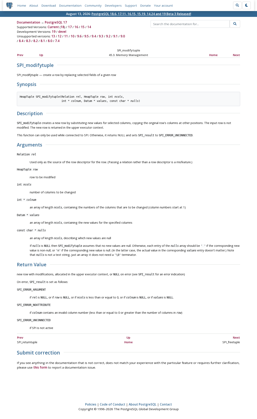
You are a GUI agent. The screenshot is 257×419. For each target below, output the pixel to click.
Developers (113, 5)
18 (62, 27)
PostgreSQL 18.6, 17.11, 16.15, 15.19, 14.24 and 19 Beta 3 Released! (141, 14)
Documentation (70, 5)
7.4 (57, 41)
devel (62, 32)
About (33, 5)
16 (76, 27)
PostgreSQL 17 (56, 22)
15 (83, 27)
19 (53, 32)
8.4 (21, 41)
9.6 (79, 36)
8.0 (50, 41)
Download (48, 5)
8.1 (43, 41)
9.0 (122, 36)
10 (72, 36)
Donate (145, 5)
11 (66, 36)
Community (93, 5)
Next (236, 55)
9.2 (108, 36)
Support (131, 5)
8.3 (28, 41)
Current (53, 27)
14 (89, 27)
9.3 (101, 36)
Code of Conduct (112, 404)
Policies (90, 404)
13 (53, 36)
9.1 (115, 36)
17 (70, 27)
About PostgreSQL (142, 404)
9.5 (86, 36)
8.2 (35, 41)
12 (59, 36)
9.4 (94, 36)
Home (21, 5)
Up (41, 55)
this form (40, 367)
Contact (166, 404)
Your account (163, 5)
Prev (20, 55)
